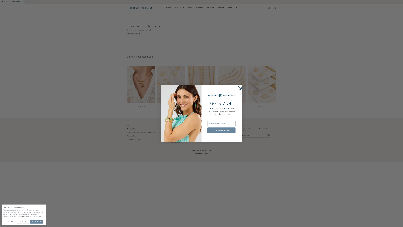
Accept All (36, 221)
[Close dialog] (240, 88)
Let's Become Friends (221, 130)
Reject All (23, 221)
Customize (10, 221)
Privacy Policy (22, 216)
